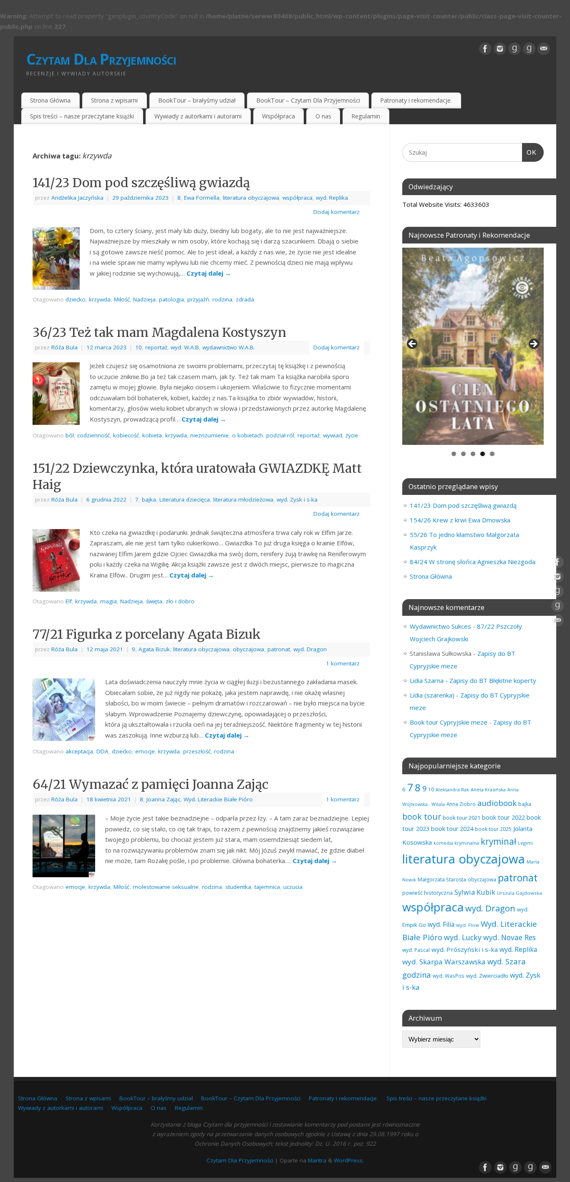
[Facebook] (485, 49)
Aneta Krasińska (488, 789)
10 (138, 347)
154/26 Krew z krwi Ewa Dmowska (460, 520)
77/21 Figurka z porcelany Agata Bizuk (147, 634)
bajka (149, 499)
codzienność (93, 435)
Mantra (317, 1160)
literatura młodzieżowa (243, 499)
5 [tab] (492, 454)
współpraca (297, 197)
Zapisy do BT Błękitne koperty (492, 680)
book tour (421, 816)
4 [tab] (482, 454)
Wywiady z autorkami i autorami (198, 116)
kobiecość (126, 435)
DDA (102, 751)
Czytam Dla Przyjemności (101, 59)
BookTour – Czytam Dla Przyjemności (308, 100)
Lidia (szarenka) (432, 695)
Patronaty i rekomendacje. (416, 100)
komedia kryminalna (456, 843)
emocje (145, 751)
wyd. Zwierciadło (487, 975)
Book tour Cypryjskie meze (448, 722)
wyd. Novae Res (509, 937)
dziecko (76, 299)
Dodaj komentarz (336, 212)
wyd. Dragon (310, 649)
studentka (238, 887)
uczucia (293, 887)
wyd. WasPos (448, 975)
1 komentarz (343, 663)
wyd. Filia (441, 924)
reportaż (156, 347)
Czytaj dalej (209, 273)
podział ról (280, 435)
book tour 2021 (461, 817)
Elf (69, 601)
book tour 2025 (493, 829)
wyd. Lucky (463, 937)
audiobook (497, 803)
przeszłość (197, 751)
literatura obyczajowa (251, 197)
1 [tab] (453, 454)
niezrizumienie (209, 435)
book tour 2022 (503, 817)
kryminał (498, 841)
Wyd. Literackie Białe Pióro (218, 799)
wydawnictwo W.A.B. (228, 347)
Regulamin (365, 116)
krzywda (100, 299)
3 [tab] (473, 454)
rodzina (222, 299)
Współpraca (278, 116)
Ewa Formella (201, 197)
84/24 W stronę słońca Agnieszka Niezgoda (472, 561)
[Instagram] (500, 49)
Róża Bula (64, 347)
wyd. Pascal (416, 949)
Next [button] (533, 344)
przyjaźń (198, 299)
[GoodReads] (514, 49)
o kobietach (247, 435)
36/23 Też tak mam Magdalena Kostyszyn (159, 332)
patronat (278, 649)
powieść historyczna (427, 892)
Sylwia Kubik (474, 892)
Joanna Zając (163, 799)
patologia (171, 299)
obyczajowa (248, 649)
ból (70, 435)
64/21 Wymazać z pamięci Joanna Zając (150, 784)
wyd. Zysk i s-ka (297, 499)
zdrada (245, 299)
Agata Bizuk (154, 649)
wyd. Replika (332, 197)
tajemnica (267, 887)
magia (108, 601)
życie (352, 435)
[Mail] (543, 49)
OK (529, 152)
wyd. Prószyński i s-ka (464, 949)
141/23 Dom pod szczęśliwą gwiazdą (141, 183)
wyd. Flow (467, 925)
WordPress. (349, 1160)
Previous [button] (412, 344)
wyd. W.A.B (185, 347)
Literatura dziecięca (184, 499)
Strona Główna (50, 100)
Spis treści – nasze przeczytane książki (82, 116)
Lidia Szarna (427, 680)
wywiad (332, 435)
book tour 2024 (452, 829)
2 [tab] (463, 454)
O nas (323, 116)
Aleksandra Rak (452, 789)
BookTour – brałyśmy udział (197, 100)
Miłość (122, 299)
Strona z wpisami (114, 100)
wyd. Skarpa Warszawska (444, 961)
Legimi (525, 843)
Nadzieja (144, 299)
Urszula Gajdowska (519, 893)
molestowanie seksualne (166, 887)
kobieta (152, 435)
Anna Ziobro (461, 804)
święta (154, 601)
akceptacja (79, 751)
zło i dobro (180, 601)
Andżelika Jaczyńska (77, 197)
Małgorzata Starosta (442, 879)
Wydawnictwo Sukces (440, 626)
